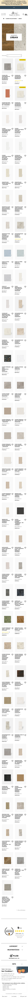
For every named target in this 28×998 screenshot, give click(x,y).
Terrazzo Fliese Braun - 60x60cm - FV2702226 (19, 629)
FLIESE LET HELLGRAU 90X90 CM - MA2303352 (6, 287)
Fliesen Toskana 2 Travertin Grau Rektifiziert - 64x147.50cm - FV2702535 (19, 843)
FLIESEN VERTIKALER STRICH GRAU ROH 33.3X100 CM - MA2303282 (19, 130)
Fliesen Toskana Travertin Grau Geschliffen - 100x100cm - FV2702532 (19, 816)
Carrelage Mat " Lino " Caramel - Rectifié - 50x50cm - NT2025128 (6, 871)
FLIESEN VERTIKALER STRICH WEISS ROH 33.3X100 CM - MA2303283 (6, 157)
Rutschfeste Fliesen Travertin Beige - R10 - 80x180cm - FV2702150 (19, 549)
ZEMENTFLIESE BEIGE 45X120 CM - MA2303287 (19, 183)
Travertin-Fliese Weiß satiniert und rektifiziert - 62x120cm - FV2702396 (6, 209)
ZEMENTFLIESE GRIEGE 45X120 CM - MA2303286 (6, 183)
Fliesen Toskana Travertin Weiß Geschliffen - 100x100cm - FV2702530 (19, 656)
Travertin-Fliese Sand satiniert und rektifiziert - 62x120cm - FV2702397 (19, 209)
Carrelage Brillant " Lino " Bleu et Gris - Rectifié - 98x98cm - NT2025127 (19, 603)
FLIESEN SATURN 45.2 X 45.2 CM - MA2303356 (5, 395)
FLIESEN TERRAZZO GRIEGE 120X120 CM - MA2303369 (6, 445)
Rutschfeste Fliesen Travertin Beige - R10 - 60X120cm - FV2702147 (6, 549)
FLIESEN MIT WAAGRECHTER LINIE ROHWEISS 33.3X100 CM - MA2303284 (18, 157)
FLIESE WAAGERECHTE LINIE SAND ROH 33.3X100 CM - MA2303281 (18, 288)
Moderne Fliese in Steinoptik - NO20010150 (19, 736)
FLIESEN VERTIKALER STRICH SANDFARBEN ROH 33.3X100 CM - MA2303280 (6, 130)
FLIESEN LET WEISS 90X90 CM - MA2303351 (19, 368)
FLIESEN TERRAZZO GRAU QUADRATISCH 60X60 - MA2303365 (6, 369)
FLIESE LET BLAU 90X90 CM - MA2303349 (5, 262)
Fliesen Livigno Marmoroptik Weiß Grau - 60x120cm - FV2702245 (5, 576)
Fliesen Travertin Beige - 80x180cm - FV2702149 (19, 470)
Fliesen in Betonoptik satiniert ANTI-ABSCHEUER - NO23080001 (5, 342)
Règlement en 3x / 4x (14, 958)
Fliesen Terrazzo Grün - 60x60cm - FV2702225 (6, 629)
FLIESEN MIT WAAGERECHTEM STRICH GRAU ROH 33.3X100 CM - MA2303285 (6, 315)
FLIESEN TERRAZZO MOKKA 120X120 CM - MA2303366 (6, 420)
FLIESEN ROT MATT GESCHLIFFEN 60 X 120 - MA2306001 (6, 103)
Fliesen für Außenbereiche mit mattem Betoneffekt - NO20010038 (6, 77)
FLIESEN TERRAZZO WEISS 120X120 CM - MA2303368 (19, 420)
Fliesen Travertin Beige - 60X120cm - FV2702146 (6, 494)
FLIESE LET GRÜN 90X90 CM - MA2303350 (18, 262)
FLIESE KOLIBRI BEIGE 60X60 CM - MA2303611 (19, 445)
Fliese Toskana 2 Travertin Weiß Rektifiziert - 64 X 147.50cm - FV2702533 (6, 684)
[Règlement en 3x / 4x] (14, 955)
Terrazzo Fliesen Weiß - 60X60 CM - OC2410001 (6, 470)
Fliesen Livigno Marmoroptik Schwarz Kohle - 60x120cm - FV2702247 (6, 603)
